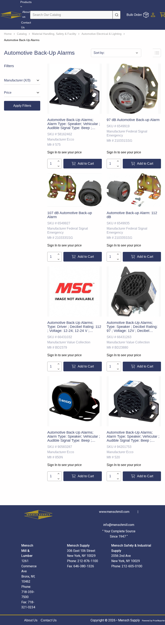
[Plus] (58, 161)
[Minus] (58, 166)
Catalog (22, 33)
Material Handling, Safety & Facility (54, 33)
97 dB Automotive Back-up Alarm (133, 120)
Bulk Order (134, 14)
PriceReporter (159, 621)
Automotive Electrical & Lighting (101, 33)
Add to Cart (86, 163)
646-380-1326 (83, 566)
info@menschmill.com (118, 525)
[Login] (153, 14)
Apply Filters (22, 105)
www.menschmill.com (114, 512)
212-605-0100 (132, 566)
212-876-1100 (87, 561)
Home (8, 33)
